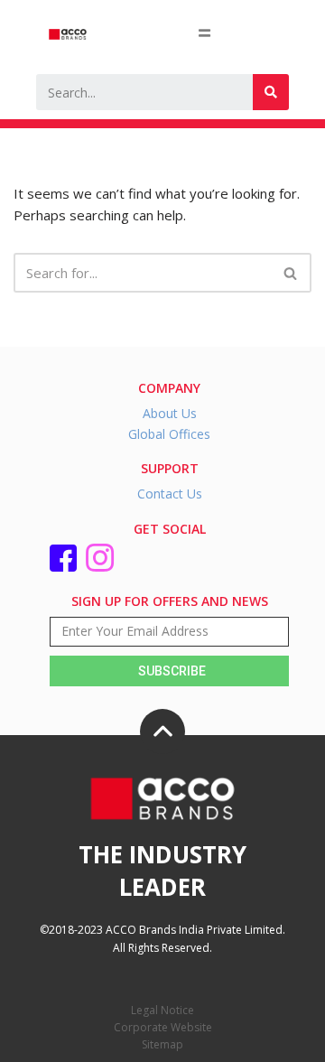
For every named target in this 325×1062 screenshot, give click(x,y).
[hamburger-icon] (204, 32)
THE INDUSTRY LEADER (162, 870)
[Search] (271, 92)
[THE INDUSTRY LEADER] (162, 731)
